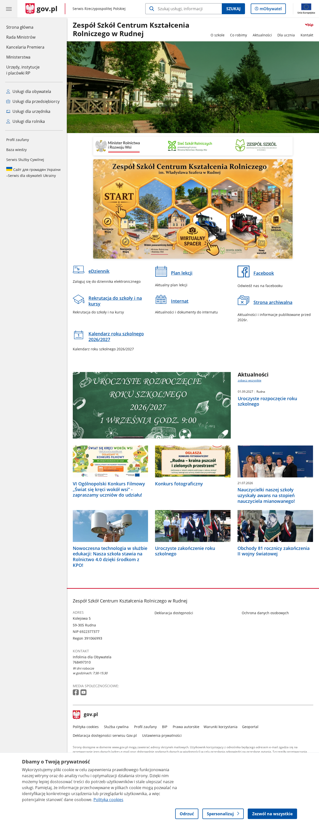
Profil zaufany (17, 139)
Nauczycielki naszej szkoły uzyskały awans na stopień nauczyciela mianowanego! (266, 495)
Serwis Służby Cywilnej (25, 159)
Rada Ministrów (20, 37)
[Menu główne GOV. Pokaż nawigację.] (8, 8)
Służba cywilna (116, 726)
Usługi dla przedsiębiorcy (35, 101)
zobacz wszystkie (249, 380)
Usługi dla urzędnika (30, 111)
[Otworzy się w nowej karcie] (76, 692)
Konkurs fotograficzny (179, 484)
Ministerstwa (18, 57)
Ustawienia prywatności (162, 735)
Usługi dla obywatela (31, 91)
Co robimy (238, 35)
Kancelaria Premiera (25, 47)
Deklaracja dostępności (174, 612)
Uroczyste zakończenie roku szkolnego (185, 551)
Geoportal (250, 726)
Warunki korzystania (221, 726)
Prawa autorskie (186, 726)
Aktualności (262, 35)
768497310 (82, 662)
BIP (164, 726)
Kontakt (307, 35)
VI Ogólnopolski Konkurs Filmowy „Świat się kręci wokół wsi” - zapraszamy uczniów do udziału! (109, 489)
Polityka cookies (86, 726)
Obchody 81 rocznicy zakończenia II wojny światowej (274, 551)
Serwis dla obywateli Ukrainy (33, 172)
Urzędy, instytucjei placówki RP (23, 70)
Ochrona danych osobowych (265, 612)
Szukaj (233, 8)
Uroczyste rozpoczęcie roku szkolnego (267, 401)
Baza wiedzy (16, 149)
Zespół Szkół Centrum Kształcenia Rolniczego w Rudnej (131, 29)
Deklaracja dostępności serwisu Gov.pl (105, 735)
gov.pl (90, 714)
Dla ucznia (286, 35)
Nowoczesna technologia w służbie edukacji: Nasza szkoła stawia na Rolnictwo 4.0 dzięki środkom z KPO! (110, 556)
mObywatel (270, 10)
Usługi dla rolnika (28, 121)
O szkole (218, 35)
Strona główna (25, 27)
